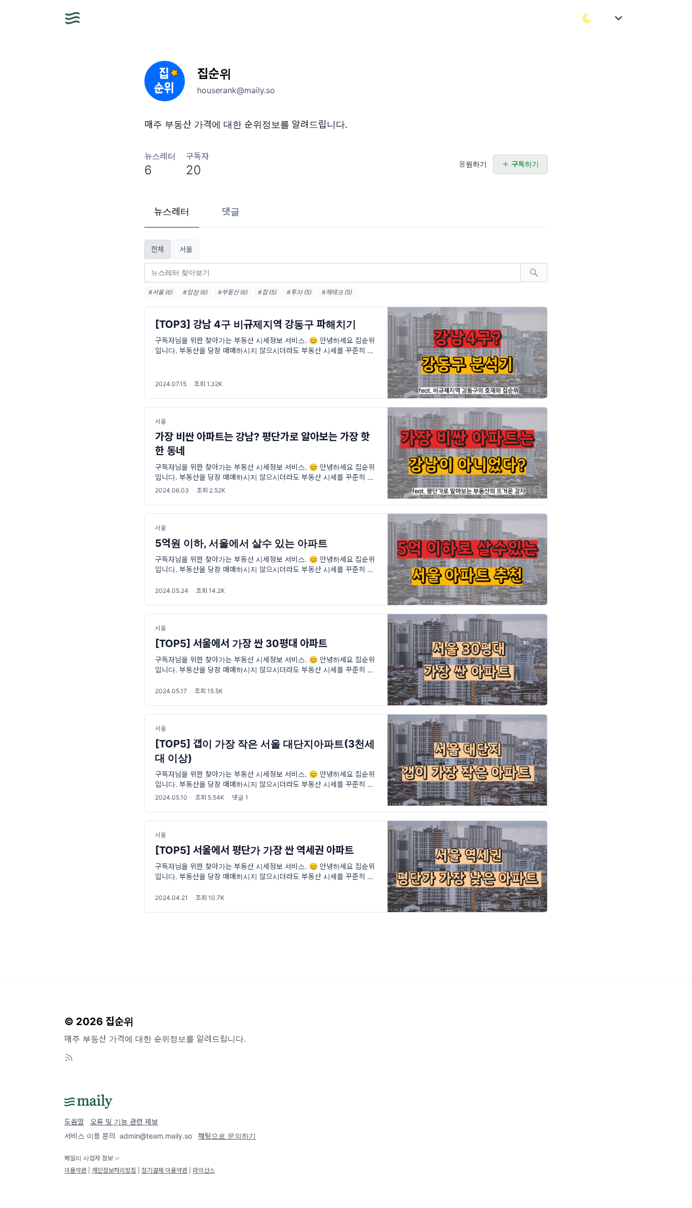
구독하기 (525, 164)
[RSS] (68, 1057)
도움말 (74, 1121)
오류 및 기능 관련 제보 (124, 1121)
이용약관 (75, 1170)
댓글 (231, 211)
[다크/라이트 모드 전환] (587, 18)
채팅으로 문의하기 (227, 1135)
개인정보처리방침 (114, 1170)
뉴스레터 (171, 211)
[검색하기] (534, 272)
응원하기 (473, 164)
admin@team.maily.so (156, 1135)
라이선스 (204, 1170)
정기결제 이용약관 (164, 1170)
